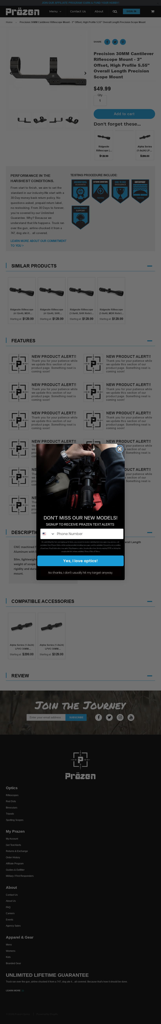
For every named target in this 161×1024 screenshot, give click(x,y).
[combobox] (47, 534)
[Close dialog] (119, 448)
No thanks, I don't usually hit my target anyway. (80, 573)
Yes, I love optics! (80, 561)
